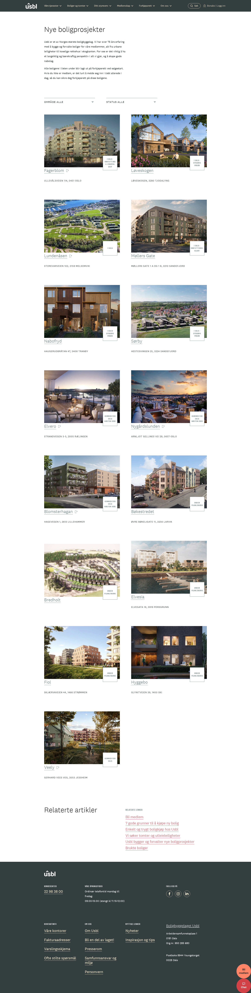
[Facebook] (170, 894)
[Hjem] (31, 6)
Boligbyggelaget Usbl (182, 925)
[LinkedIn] (188, 894)
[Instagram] (179, 894)
